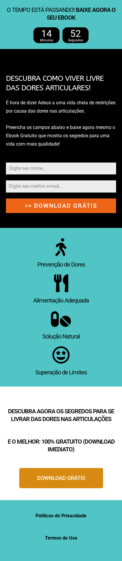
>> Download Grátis (61, 205)
